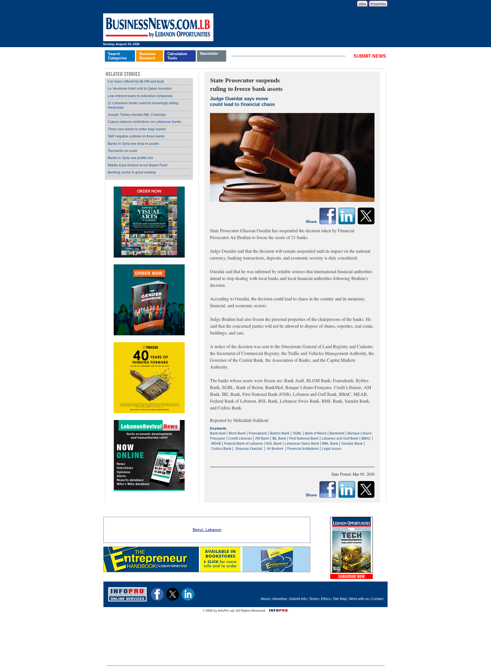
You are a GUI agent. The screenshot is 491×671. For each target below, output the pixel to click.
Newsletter (209, 53)
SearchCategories (117, 56)
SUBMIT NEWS (369, 56)
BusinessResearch (147, 56)
